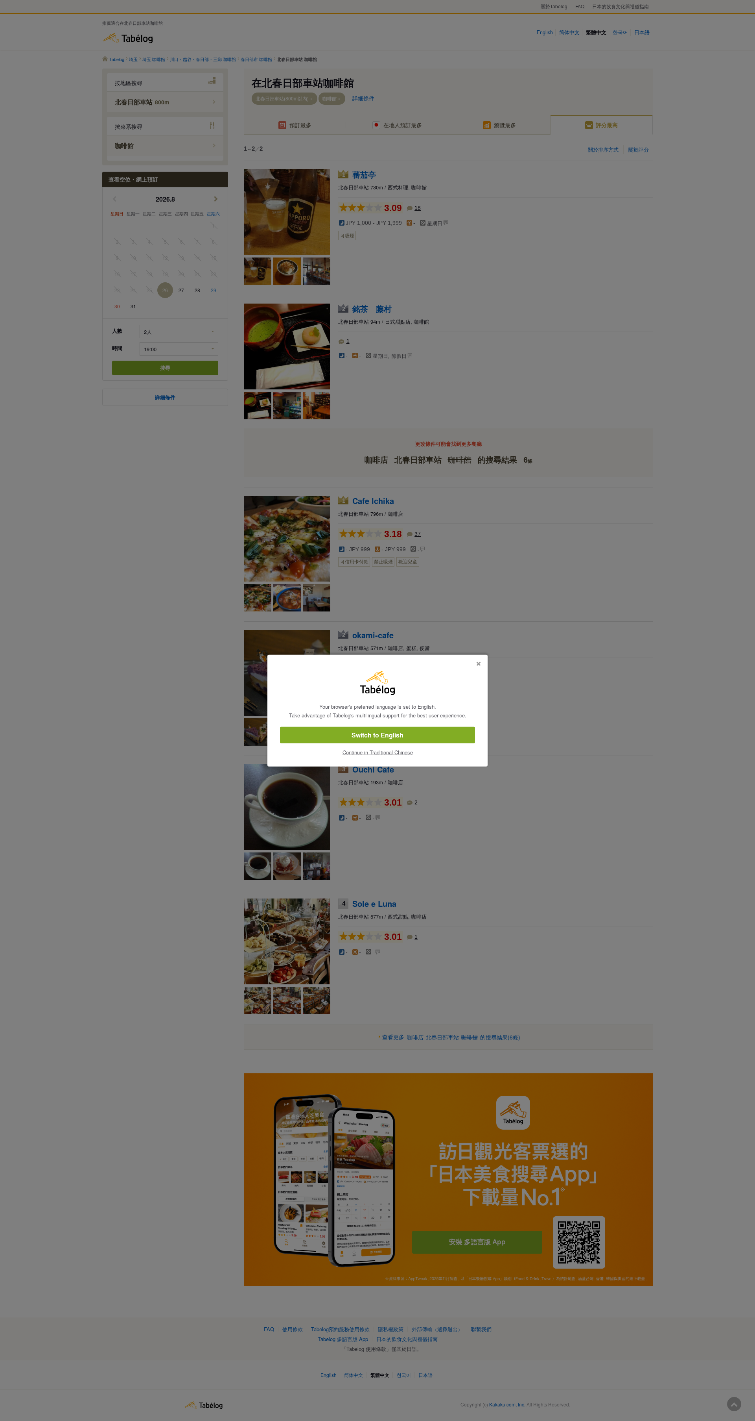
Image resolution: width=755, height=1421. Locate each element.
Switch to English (377, 734)
